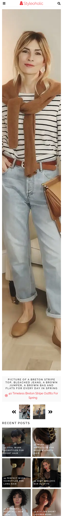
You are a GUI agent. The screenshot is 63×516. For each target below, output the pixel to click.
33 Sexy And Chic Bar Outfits (44, 482)
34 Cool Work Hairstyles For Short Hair (14, 450)
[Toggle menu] (4, 4)
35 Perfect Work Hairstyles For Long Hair (14, 481)
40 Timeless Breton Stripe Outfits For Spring (33, 395)
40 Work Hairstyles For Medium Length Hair (44, 449)
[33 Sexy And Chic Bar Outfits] (46, 472)
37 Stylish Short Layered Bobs (45, 513)
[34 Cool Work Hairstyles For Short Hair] (16, 442)
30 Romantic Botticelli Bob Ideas (13, 512)
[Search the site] (59, 4)
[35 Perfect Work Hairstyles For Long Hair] (16, 472)
